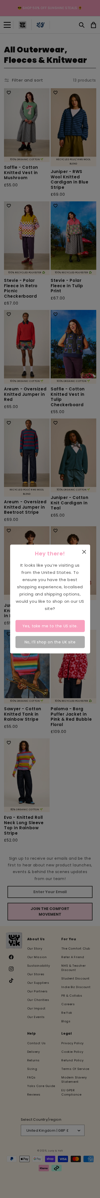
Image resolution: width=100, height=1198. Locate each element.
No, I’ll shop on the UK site (50, 641)
